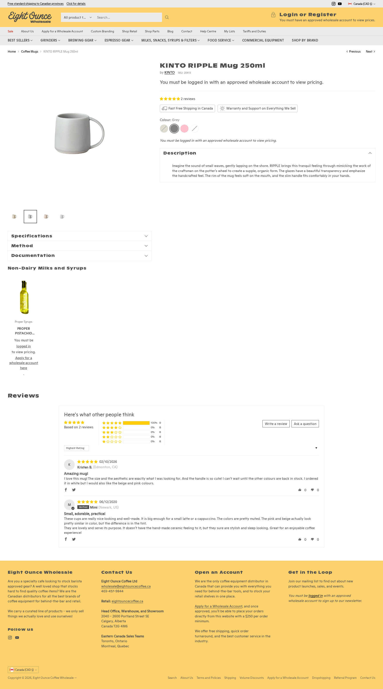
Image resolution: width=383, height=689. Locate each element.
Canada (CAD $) (363, 4)
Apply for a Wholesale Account (218, 606)
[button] (170, 99)
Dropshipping (321, 678)
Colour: (170, 120)
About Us (186, 678)
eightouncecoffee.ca (127, 601)
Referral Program (345, 678)
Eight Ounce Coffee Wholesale (53, 678)
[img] (87, 462)
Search (172, 678)
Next (369, 51)
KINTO (169, 72)
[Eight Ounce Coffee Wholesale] (30, 17)
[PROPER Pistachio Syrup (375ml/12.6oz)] (24, 295)
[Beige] (164, 128)
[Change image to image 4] (62, 216)
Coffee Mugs (29, 51)
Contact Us (367, 678)
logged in (315, 595)
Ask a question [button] (305, 424)
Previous (355, 51)
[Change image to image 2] (30, 216)
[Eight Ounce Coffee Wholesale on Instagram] (333, 5)
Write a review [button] (276, 424)
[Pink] (184, 128)
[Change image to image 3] (46, 216)
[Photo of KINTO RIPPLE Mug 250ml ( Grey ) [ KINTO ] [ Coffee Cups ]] (79, 134)
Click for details (76, 4)
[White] (194, 128)
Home (12, 51)
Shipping (230, 678)
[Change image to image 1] (14, 216)
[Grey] (174, 128)
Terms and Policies (209, 678)
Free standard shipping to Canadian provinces (36, 4)
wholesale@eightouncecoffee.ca (126, 586)
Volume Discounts (252, 678)
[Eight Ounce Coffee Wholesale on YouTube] (340, 5)
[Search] (167, 17)
